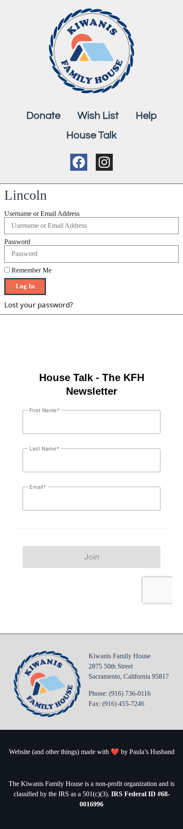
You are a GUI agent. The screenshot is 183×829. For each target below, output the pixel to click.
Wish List (98, 115)
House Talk (91, 135)
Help (146, 115)
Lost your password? (38, 305)
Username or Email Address (42, 213)
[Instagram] (104, 162)
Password (17, 241)
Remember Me (30, 270)
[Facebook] (78, 162)
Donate (43, 115)
